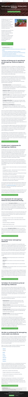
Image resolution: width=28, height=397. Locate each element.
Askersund (4, 357)
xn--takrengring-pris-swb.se (11, 185)
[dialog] (14, 394)
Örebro (4, 352)
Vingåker (4, 355)
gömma (11, 47)
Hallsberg (4, 348)
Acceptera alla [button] (11, 395)
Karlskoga (4, 359)
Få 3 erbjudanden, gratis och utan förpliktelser (14, 11)
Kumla (4, 354)
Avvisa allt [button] (17, 395)
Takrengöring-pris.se (6, 1)
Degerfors (4, 361)
